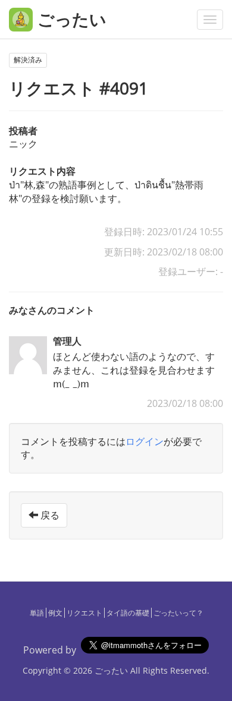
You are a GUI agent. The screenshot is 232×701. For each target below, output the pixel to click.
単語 (37, 613)
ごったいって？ (178, 613)
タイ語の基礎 (127, 613)
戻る (48, 515)
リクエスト (84, 613)
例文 (55, 613)
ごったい (111, 670)
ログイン (145, 441)
